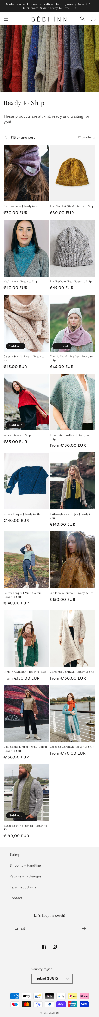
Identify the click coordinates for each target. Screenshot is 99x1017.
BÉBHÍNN (54, 1013)
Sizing (14, 854)
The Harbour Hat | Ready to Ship (71, 281)
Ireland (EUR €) (47, 978)
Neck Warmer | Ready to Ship (22, 206)
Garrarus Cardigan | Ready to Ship (72, 671)
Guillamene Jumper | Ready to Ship (72, 593)
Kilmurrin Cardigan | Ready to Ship (69, 437)
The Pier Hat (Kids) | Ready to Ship (72, 206)
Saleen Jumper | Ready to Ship (23, 514)
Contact (16, 898)
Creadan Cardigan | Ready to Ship (72, 746)
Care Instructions (23, 887)
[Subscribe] (84, 928)
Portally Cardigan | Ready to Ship (25, 671)
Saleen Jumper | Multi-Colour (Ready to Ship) (22, 594)
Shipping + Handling (25, 865)
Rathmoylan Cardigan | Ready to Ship (71, 516)
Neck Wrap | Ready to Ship (21, 281)
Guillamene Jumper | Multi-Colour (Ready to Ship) (25, 748)
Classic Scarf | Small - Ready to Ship (24, 358)
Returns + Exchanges (25, 876)
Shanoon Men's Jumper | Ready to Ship (25, 827)
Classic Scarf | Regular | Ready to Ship (71, 358)
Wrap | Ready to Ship (17, 435)
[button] (6, 18)
